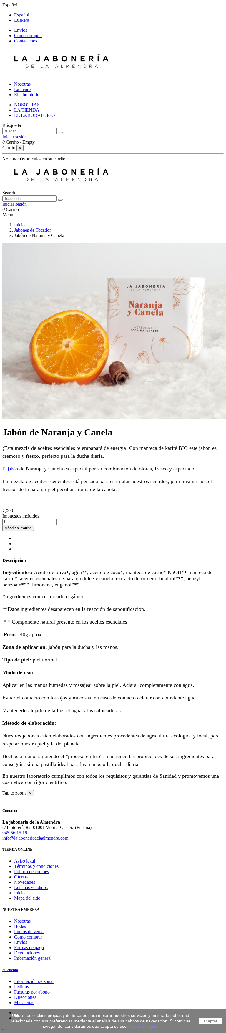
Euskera (21, 20)
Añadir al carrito (18, 528)
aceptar (210, 1021)
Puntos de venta (29, 931)
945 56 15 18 (14, 832)
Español (21, 14)
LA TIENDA (26, 109)
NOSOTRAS (27, 104)
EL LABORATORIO (34, 115)
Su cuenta (10, 970)
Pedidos (21, 986)
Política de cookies (31, 871)
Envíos (20, 30)
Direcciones (25, 997)
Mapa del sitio (27, 898)
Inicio (19, 892)
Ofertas (21, 876)
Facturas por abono (32, 991)
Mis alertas (24, 1002)
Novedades (24, 882)
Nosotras (22, 920)
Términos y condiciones (36, 866)
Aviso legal (24, 860)
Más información (144, 1026)
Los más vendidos (31, 887)
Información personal (34, 981)
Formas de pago (29, 947)
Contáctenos (25, 40)
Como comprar (28, 35)
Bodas (20, 926)
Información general (32, 958)
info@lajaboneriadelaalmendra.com (35, 837)
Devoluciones (27, 952)
